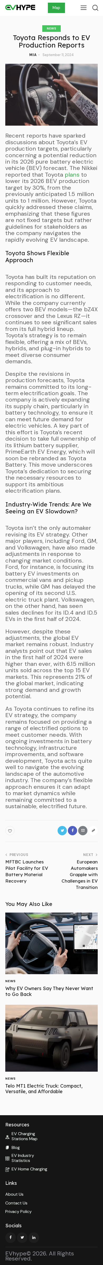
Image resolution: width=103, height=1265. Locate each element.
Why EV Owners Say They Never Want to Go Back (49, 991)
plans (72, 174)
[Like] (10, 830)
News (51, 28)
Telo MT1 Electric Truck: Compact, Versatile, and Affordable (43, 1088)
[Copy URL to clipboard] (93, 830)
